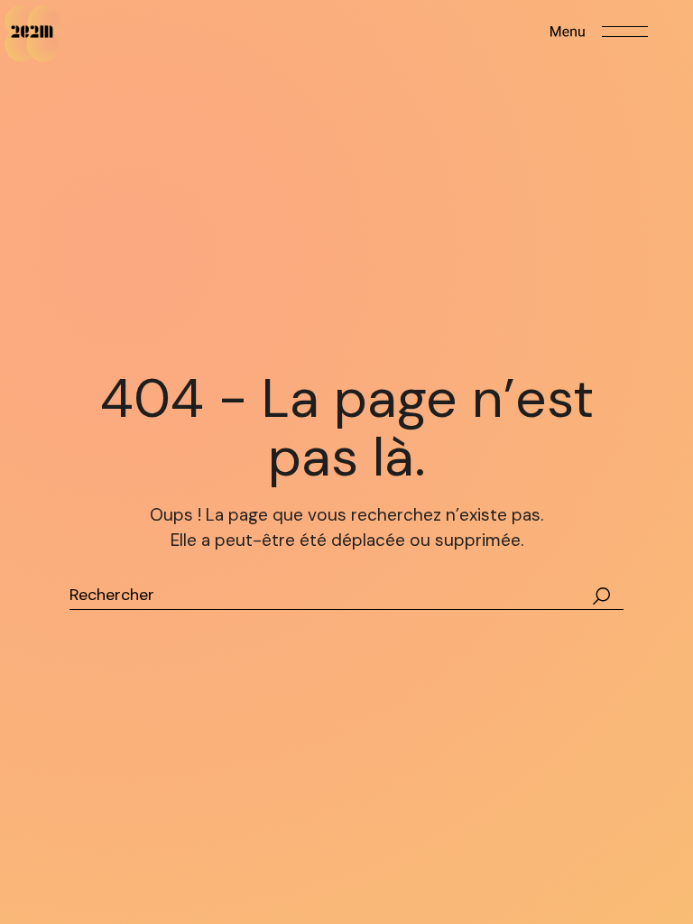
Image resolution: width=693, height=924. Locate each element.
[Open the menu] (599, 31)
